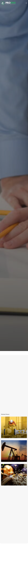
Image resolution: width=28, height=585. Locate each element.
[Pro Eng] (8, 3)
